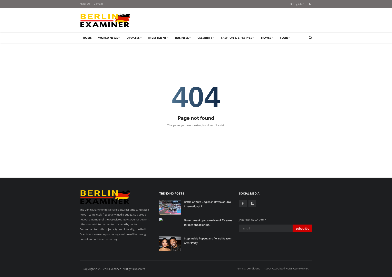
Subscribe (302, 228)
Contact (98, 4)
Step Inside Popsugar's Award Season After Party (208, 241)
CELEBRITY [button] (204, 38)
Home (87, 38)
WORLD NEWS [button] (108, 38)
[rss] (252, 203)
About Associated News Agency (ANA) (286, 268)
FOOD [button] (284, 38)
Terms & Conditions (248, 268)
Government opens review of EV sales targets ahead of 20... (208, 222)
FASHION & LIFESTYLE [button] (236, 38)
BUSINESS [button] (182, 38)
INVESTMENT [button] (157, 38)
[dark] (310, 4)
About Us (85, 4)
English (297, 4)
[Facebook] (243, 203)
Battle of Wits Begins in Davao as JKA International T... (207, 204)
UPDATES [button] (133, 38)
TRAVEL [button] (266, 38)
